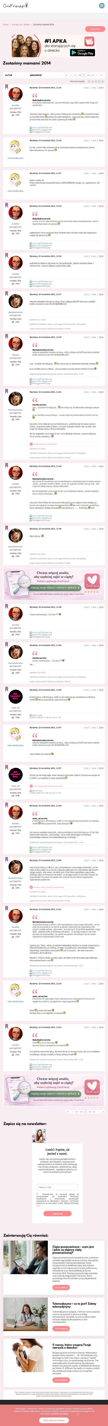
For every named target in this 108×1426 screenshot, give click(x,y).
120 (88, 75)
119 (84, 75)
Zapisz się (57, 1213)
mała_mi (16, 708)
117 (75, 75)
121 (92, 75)
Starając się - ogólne (21, 24)
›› (101, 75)
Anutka (15, 105)
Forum (5, 24)
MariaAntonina (15, 312)
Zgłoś (101, 87)
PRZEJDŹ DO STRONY (54, 1420)
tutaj (38, 1205)
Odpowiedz (95, 29)
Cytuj (86, 87)
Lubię (93, 87)
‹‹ (66, 75)
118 (79, 75)
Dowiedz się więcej (59, 1413)
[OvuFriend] (15, 7)
